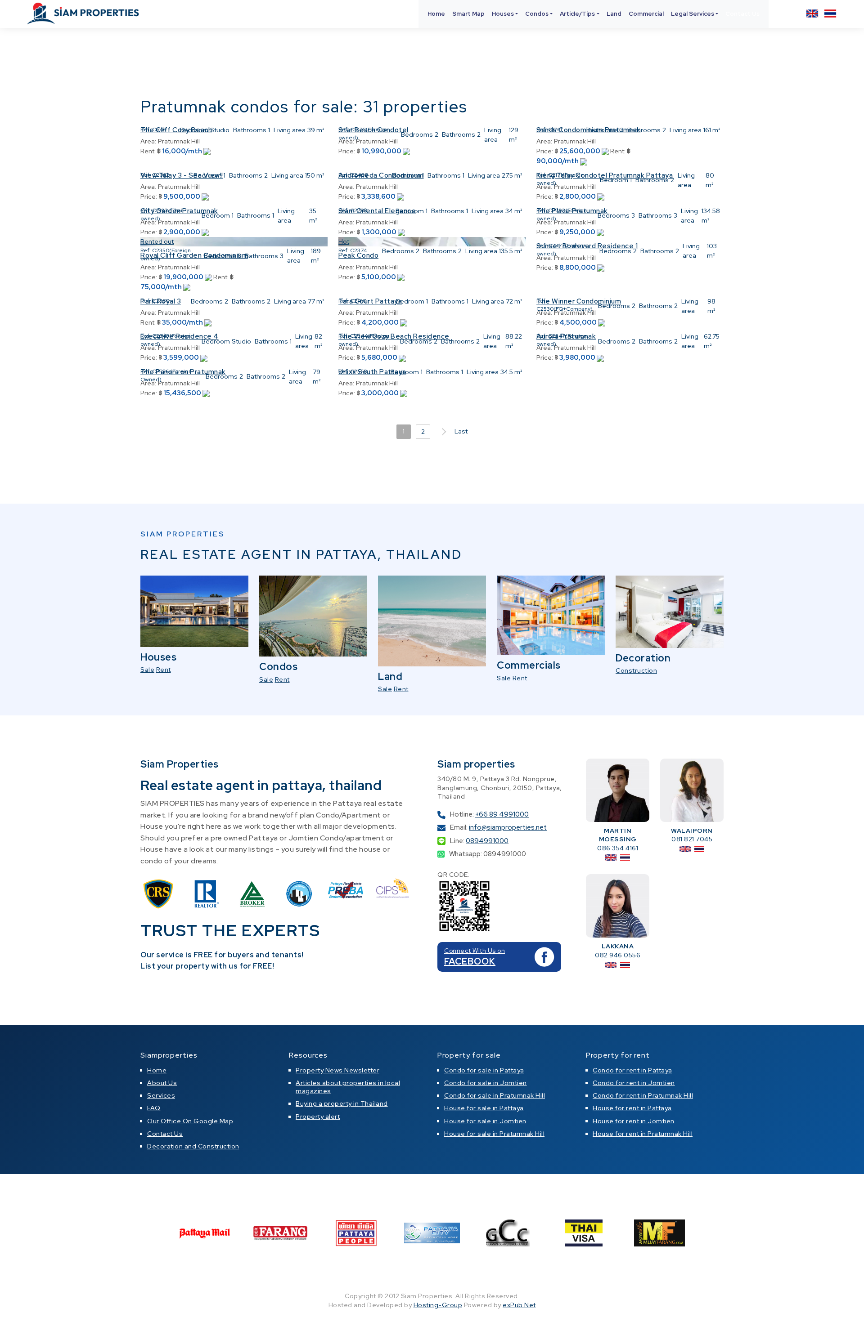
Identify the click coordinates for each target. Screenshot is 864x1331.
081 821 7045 (691, 839)
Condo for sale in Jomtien (485, 1083)
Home (436, 14)
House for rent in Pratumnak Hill (643, 1134)
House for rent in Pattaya (632, 1108)
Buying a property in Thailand (342, 1103)
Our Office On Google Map (190, 1121)
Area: (148, 141)
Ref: (145, 129)
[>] (442, 431)
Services (161, 1095)
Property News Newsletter (337, 1070)
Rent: (148, 151)
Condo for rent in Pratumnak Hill (643, 1095)
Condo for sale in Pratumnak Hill (494, 1095)
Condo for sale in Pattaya (484, 1070)
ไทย (830, 13)
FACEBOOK (469, 961)
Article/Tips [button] (577, 14)
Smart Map (468, 14)
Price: (346, 151)
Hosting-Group (438, 1305)
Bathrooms (249, 130)
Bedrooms (417, 134)
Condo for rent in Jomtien (634, 1083)
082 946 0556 (617, 955)
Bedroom (194, 130)
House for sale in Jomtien (485, 1121)
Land (614, 14)
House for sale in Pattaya (484, 1108)
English (812, 13)
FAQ (154, 1108)
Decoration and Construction (193, 1146)
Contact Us (742, 14)
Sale (147, 670)
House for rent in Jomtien (634, 1121)
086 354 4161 (617, 848)
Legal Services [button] (692, 14)
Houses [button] (503, 14)
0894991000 (487, 840)
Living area (290, 130)
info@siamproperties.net (508, 827)
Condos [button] (537, 14)
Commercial (646, 14)
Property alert (318, 1116)
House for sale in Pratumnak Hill (494, 1134)
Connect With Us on (474, 951)
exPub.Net (519, 1305)
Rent (163, 670)
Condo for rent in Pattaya (632, 1070)
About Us (162, 1083)
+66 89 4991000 (502, 814)
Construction (636, 670)
